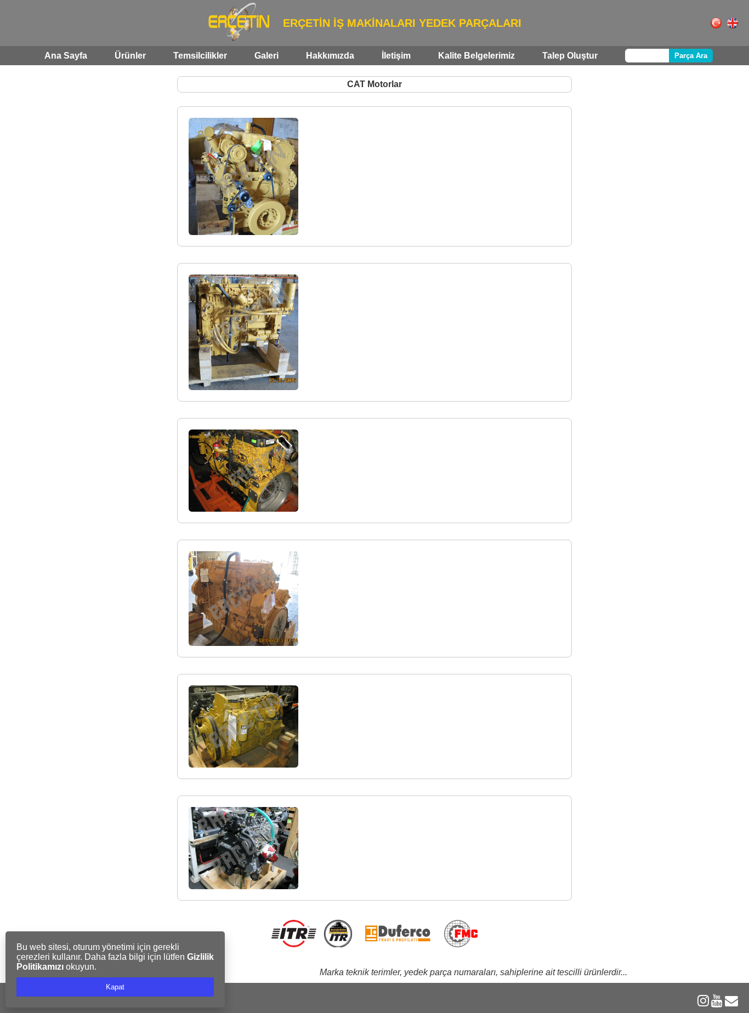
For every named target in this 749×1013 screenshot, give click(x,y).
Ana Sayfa (65, 55)
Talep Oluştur (570, 55)
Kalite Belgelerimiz (476, 55)
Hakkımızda (330, 55)
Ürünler (130, 55)
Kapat (115, 987)
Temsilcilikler (200, 55)
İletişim (396, 55)
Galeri (266, 55)
